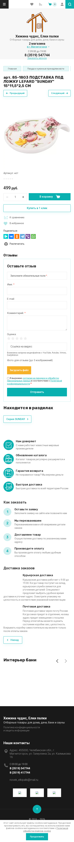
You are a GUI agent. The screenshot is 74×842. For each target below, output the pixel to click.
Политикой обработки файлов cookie (45, 829)
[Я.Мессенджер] (5, 236)
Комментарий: (16, 313)
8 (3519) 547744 (37, 55)
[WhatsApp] (33, 236)
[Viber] (27, 236)
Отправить (37, 392)
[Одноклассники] (16, 236)
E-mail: (11, 298)
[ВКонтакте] (11, 236)
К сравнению (17, 217)
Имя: (10, 284)
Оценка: (11, 334)
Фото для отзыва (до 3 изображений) (30, 360)
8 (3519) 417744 (20, 772)
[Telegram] (22, 236)
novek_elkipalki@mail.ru (24, 779)
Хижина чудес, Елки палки (37, 36)
